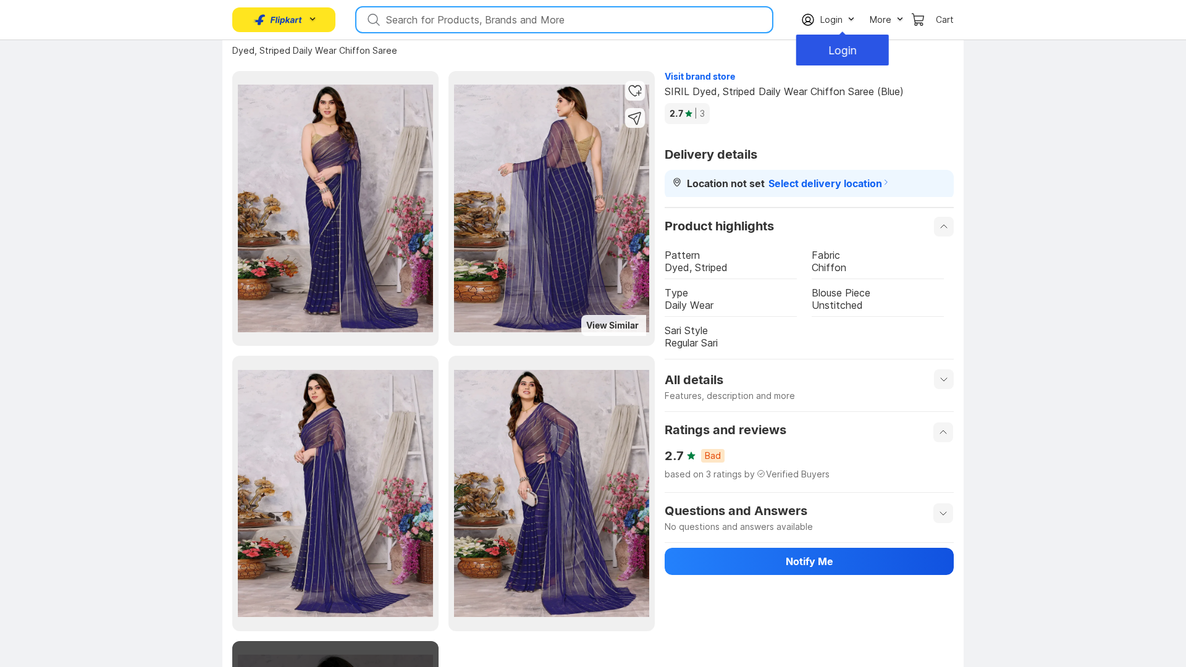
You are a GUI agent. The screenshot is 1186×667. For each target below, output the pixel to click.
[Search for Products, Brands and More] (372, 19)
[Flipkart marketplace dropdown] (278, 19)
